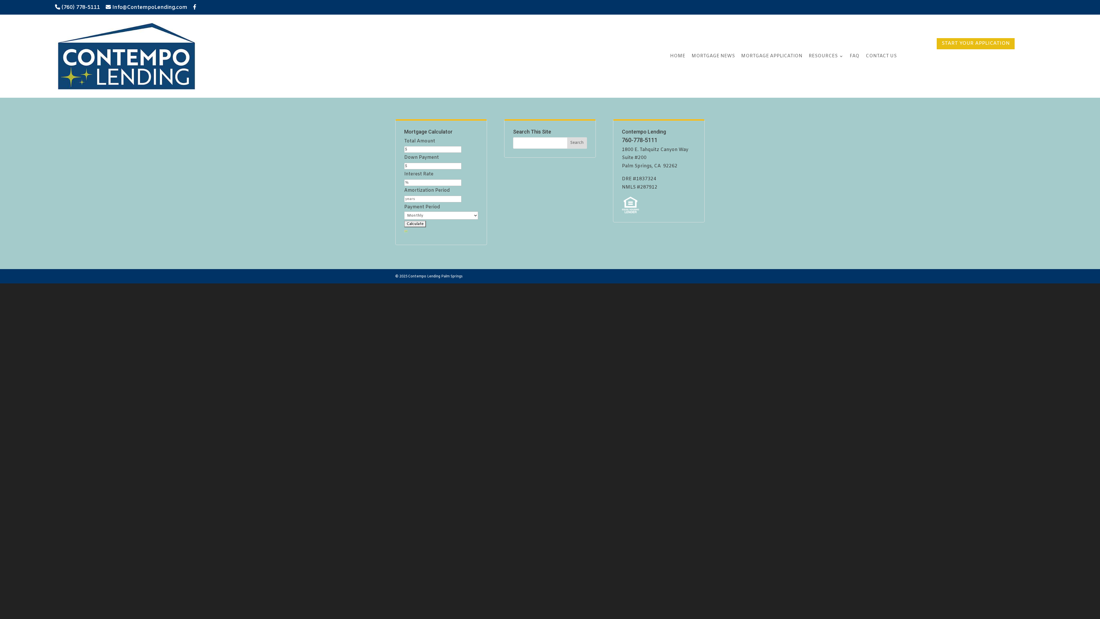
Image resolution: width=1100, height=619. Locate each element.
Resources (823, 56)
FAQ (854, 56)
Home (677, 56)
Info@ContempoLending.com (149, 7)
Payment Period (422, 207)
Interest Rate (418, 174)
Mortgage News (713, 56)
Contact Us (881, 56)
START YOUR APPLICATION (976, 43)
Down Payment (421, 157)
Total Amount (419, 141)
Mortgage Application (771, 56)
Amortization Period (427, 190)
